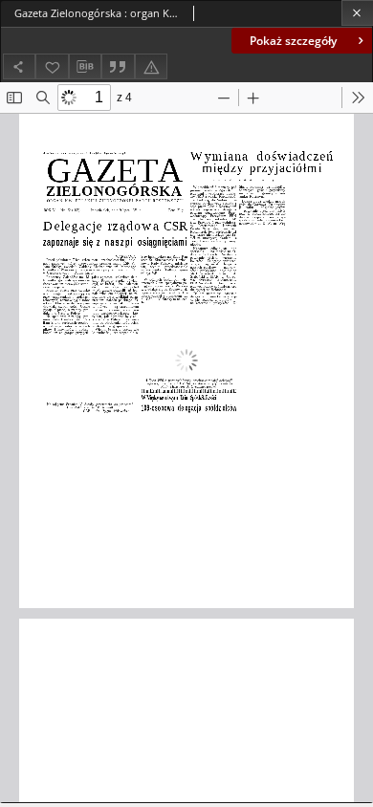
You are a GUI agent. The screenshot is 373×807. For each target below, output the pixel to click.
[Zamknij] (357, 13)
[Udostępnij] (19, 66)
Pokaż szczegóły (293, 41)
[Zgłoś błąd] (151, 66)
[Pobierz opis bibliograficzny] (85, 67)
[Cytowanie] (117, 66)
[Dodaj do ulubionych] (51, 66)
